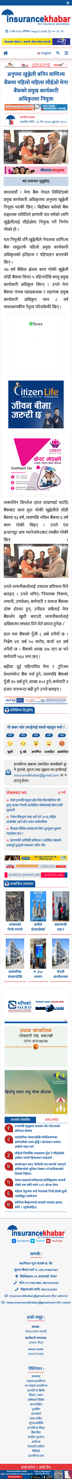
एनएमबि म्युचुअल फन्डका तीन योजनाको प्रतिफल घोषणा (37, 1129)
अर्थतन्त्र (36, 1441)
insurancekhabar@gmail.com (36, 775)
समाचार (36, 1376)
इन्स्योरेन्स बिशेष (36, 1390)
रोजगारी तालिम (36, 1446)
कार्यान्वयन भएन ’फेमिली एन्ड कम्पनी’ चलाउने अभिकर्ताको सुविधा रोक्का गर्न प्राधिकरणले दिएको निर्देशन (40, 1169)
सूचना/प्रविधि (36, 1423)
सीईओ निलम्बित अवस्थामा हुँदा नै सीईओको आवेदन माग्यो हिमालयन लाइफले (39, 1156)
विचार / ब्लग (36, 1395)
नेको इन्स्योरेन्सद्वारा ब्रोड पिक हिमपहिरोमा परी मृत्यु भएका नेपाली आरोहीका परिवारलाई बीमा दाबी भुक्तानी (34, 805)
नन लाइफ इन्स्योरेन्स (36, 1385)
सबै (63, 792)
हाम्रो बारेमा (28, 1467)
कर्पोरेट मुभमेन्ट (36, 1437)
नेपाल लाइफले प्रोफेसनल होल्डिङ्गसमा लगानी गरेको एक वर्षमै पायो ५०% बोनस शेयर (40, 1183)
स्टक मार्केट (36, 1418)
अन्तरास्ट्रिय (36, 1404)
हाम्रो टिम (45, 1467)
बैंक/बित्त (36, 1432)
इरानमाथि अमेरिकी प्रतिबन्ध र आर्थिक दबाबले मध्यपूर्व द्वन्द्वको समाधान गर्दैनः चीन (33, 843)
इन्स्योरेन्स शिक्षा (36, 1427)
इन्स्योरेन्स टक (36, 1455)
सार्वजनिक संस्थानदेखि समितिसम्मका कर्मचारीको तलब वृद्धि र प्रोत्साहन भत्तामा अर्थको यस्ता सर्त (38, 1142)
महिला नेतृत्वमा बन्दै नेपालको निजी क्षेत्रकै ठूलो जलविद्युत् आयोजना (41, 1194)
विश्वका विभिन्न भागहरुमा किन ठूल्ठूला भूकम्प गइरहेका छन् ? (33, 831)
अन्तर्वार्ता (36, 1413)
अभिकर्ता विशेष (36, 1399)
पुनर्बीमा (36, 1409)
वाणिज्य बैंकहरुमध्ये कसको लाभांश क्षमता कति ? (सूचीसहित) (38, 1205)
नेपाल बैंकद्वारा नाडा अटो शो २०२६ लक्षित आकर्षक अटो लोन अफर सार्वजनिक (31, 819)
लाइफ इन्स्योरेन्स (36, 1381)
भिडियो (36, 1451)
